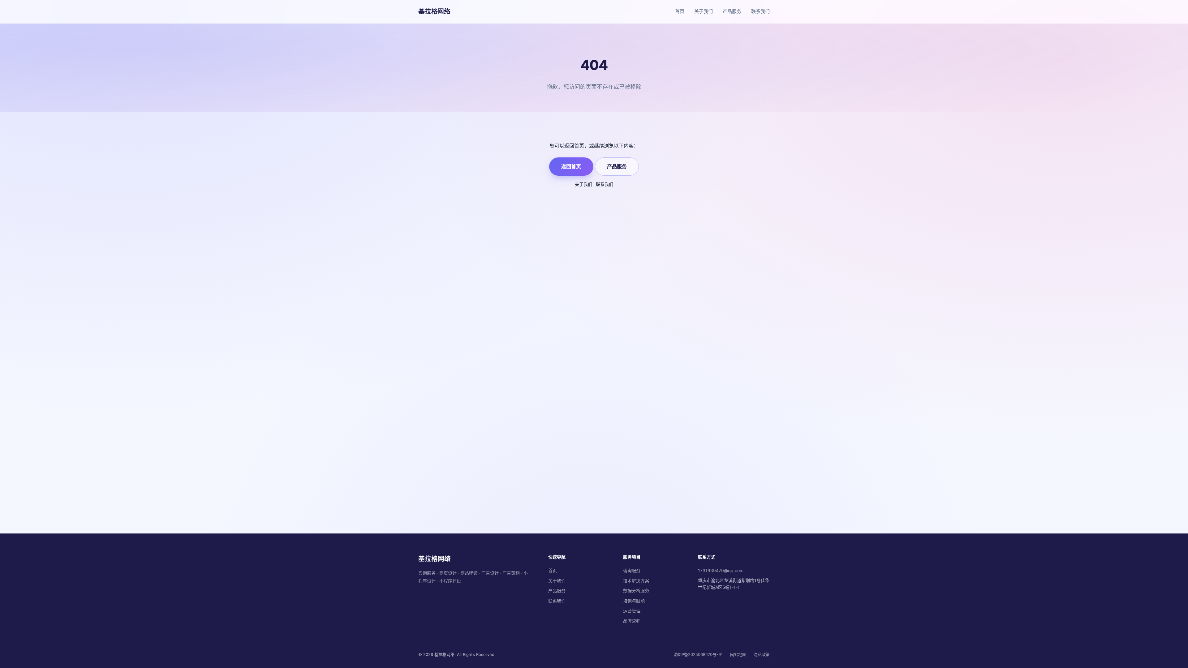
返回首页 (571, 166)
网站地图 (738, 654)
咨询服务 (631, 570)
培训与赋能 (634, 600)
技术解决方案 (636, 580)
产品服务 (732, 11)
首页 (679, 11)
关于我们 (703, 11)
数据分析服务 (636, 590)
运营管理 (631, 610)
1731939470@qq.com (720, 570)
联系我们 (760, 11)
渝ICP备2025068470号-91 (698, 654)
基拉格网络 (434, 11)
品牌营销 (631, 620)
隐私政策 (762, 654)
